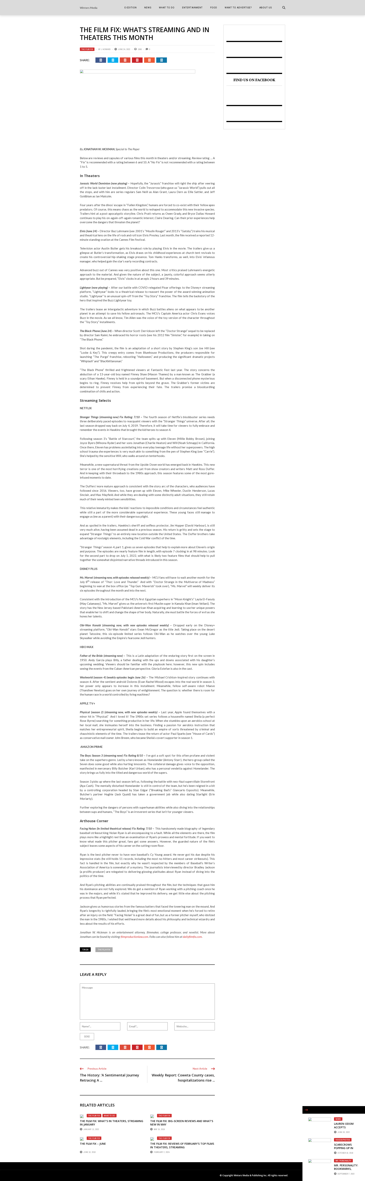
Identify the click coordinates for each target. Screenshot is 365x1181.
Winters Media (88, 7)
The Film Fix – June (93, 1143)
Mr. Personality (343, 1160)
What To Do (167, 7)
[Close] (306, 1110)
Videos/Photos (343, 1139)
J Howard (106, 49)
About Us (265, 7)
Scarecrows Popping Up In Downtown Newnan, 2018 (344, 1150)
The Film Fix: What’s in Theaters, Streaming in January (111, 1122)
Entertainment (192, 7)
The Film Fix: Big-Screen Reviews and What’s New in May (181, 1122)
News (147, 7)
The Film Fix (87, 49)
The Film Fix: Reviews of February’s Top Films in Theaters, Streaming (182, 1145)
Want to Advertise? (238, 7)
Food (213, 7)
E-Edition (131, 7)
